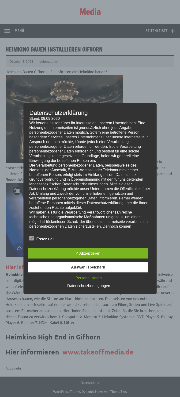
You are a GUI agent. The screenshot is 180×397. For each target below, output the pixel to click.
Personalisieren (88, 278)
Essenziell (45, 239)
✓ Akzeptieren (88, 253)
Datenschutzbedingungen (88, 286)
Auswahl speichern (88, 267)
